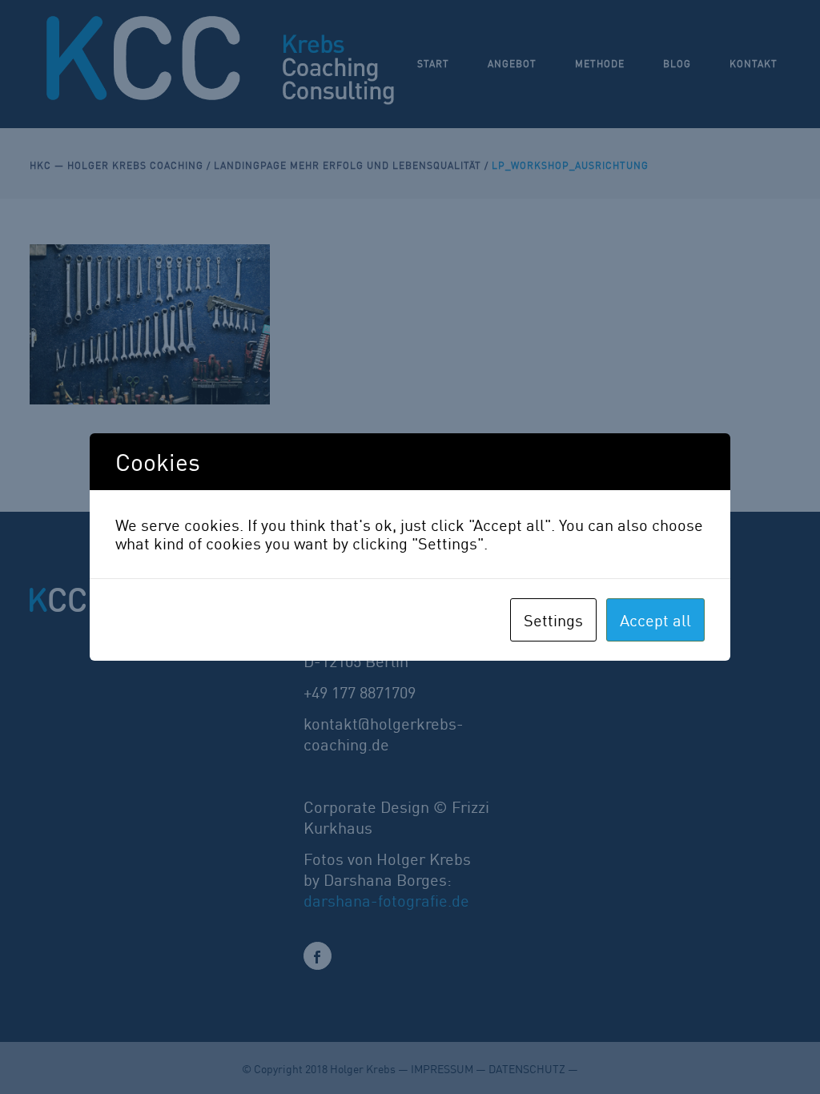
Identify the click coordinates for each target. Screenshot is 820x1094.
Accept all (655, 619)
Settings (553, 619)
